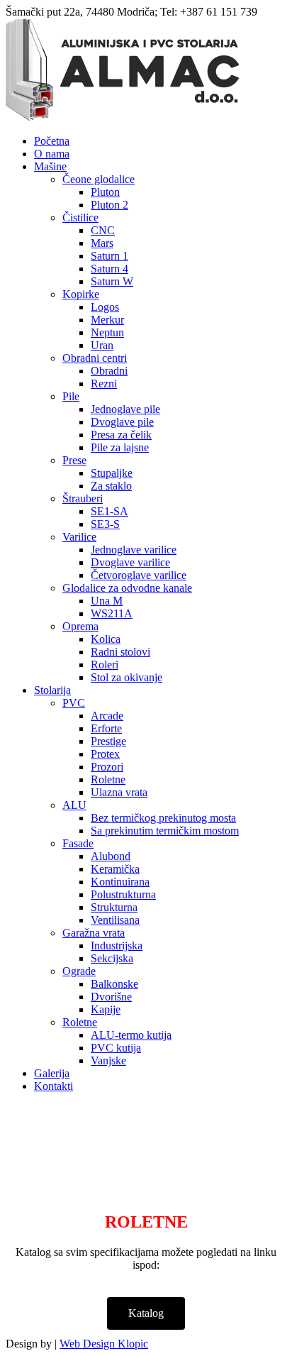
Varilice (79, 537)
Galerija (51, 1073)
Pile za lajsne (120, 447)
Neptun (107, 332)
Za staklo (111, 486)
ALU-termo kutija (131, 1035)
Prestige (108, 741)
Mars (102, 243)
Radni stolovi (120, 652)
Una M (107, 601)
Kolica (105, 639)
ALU (74, 805)
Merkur (107, 320)
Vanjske (108, 1060)
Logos (105, 307)
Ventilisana (115, 920)
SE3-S (105, 524)
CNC (103, 230)
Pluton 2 (109, 205)
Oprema (80, 626)
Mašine (50, 166)
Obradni (109, 371)
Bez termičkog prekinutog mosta (163, 818)
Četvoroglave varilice (138, 575)
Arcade (107, 716)
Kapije (105, 1009)
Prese (74, 460)
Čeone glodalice (98, 179)
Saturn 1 (109, 256)
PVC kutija (116, 1048)
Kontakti (53, 1086)
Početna (51, 141)
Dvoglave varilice (130, 562)
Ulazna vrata (119, 792)
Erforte (106, 728)
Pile (70, 396)
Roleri (104, 664)
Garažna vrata (93, 933)
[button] (146, 1313)
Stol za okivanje (126, 677)
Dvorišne (111, 997)
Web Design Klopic (104, 1344)
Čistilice (80, 217)
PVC (73, 703)
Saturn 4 (109, 269)
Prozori (107, 767)
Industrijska (116, 945)
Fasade (78, 843)
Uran (102, 345)
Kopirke (80, 294)
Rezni (104, 383)
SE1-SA (109, 511)
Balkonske (114, 984)
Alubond (110, 856)
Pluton (105, 192)
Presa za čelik (121, 435)
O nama (51, 154)
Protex (105, 754)
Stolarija (52, 690)
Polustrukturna (123, 894)
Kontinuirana (120, 882)
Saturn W (112, 281)
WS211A (112, 613)
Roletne (108, 779)
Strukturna (114, 907)
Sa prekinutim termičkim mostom (165, 831)
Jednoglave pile (125, 409)
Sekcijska (112, 958)
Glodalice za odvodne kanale (127, 588)
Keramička (115, 869)
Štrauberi (82, 498)
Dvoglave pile (122, 422)
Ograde (79, 971)
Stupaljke (112, 473)
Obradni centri (94, 358)
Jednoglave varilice (133, 550)
